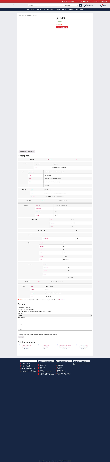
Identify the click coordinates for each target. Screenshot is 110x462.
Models (32, 289)
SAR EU (32, 292)
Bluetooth (42, 246)
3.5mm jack (45, 238)
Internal (37, 215)
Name (20, 324)
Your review (21, 317)
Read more (62, 299)
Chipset (43, 200)
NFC (41, 252)
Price (32, 296)
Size (32, 193)
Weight (30, 175)
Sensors (45, 264)
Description (23, 151)
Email (20, 329)
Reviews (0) (31, 151)
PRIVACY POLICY (79, 9)
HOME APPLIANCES (41, 9)
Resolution (33, 196)
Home (19, 15)
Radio (41, 256)
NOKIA (30, 15)
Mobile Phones (25, 15)
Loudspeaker (45, 235)
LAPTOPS (58, 9)
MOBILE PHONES (30, 9)
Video (52, 226)
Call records (38, 211)
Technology (49, 159)
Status (36, 167)
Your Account (90, 5)
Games (45, 270)
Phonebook (38, 208)
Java (45, 274)
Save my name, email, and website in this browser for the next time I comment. (38, 334)
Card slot (38, 205)
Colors (32, 286)
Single (52, 219)
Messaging (46, 267)
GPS (41, 249)
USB (41, 259)
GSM (77, 159)
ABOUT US (71, 9)
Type (32, 189)
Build (30, 178)
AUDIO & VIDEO (50, 9)
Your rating (21, 313)
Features (52, 222)
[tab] (23, 151)
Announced (37, 164)
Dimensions (31, 171)
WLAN (41, 242)
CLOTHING (64, 9)
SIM (30, 182)
